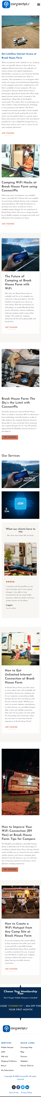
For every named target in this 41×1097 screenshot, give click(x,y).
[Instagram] (14, 1087)
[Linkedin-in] (27, 1087)
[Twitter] (23, 1087)
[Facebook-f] (18, 1087)
